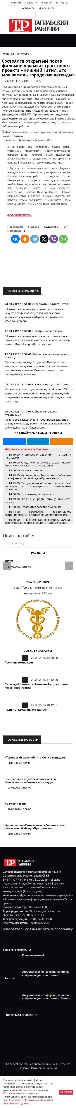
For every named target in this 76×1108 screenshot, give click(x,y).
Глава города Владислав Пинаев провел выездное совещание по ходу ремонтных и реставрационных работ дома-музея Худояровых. (37, 423)
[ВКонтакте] (38, 14)
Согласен (66, 1092)
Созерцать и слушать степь (51, 304)
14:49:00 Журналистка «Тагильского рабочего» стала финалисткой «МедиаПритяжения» (38, 476)
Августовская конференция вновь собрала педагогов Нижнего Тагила (46, 996)
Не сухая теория (16, 803)
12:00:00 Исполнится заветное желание (35, 507)
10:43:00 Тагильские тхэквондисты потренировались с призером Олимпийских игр (38, 513)
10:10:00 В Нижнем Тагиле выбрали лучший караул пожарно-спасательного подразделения (38, 521)
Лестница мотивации (19, 662)
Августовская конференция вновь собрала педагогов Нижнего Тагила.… (37, 975)
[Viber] (53, 239)
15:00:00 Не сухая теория (26, 470)
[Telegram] (44, 14)
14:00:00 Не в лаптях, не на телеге (32, 494)
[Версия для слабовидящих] (27, 14)
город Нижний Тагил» (38, 593)
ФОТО (9, 561)
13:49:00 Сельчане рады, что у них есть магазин (38, 500)
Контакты (28, 8)
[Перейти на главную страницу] (38, 25)
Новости (31, 3)
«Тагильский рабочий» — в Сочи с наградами (35, 757)
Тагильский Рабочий (44, 1068)
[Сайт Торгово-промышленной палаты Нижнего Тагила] (38, 619)
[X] (44, 239)
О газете (61, 3)
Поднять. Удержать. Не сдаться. (26, 709)
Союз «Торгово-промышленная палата (38, 587)
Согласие (15, 1100)
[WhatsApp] (63, 239)
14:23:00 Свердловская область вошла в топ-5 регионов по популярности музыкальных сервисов (38, 486)
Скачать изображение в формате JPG (28, 140)
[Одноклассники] (50, 14)
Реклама (46, 3)
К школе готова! (33, 955)
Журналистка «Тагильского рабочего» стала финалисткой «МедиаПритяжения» (35, 827)
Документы (47, 8)
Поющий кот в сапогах (47, 331)
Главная (15, 3)
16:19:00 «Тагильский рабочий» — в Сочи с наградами (38, 456)
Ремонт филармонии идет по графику (38, 355)
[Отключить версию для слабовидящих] (32, 14)
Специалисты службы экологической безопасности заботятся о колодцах (30, 780)
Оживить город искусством (50, 384)
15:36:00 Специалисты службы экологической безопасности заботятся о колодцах (38, 464)
